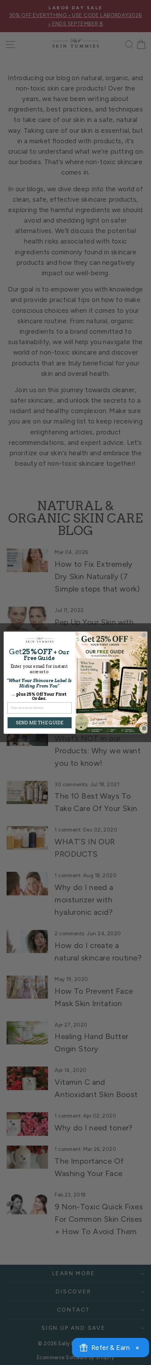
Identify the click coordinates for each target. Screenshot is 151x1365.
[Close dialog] (144, 635)
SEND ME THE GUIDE (39, 722)
